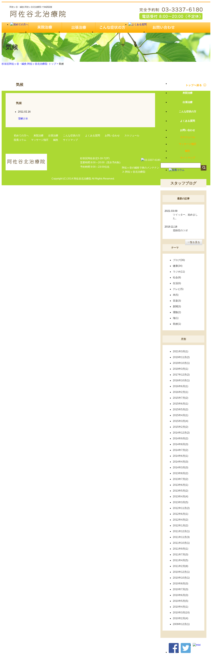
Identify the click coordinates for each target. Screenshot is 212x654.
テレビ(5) (178, 289)
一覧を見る (194, 242)
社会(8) (177, 277)
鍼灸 (55, 139)
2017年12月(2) (181, 374)
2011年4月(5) (180, 560)
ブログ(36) (179, 260)
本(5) (175, 294)
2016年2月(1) (180, 392)
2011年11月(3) (181, 537)
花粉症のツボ (180, 230)
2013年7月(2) (180, 479)
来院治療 (38, 135)
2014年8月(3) (180, 444)
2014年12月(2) (181, 432)
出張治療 (53, 135)
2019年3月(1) (180, 368)
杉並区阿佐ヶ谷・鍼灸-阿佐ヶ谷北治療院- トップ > (30, 63)
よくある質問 (92, 135)
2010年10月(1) (181, 577)
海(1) (175, 318)
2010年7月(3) (180, 589)
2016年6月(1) (180, 386)
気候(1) (177, 323)
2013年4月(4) (180, 496)
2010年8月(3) (180, 583)
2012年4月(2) (180, 519)
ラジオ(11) (179, 271)
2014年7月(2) (180, 450)
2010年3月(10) (181, 612)
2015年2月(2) (180, 426)
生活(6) (177, 283)
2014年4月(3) (180, 461)
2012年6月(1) (180, 513)
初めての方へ (21, 135)
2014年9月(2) (180, 438)
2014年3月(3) (180, 467)
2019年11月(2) (181, 357)
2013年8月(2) (180, 473)
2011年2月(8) (180, 566)
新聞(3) (177, 306)
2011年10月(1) (181, 542)
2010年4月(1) (180, 606)
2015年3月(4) (180, 421)
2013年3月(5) (180, 502)
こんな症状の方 (71, 135)
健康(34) (177, 265)
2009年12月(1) (181, 624)
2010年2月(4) (180, 618)
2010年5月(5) (180, 601)
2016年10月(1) (181, 380)
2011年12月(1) (181, 531)
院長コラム (20, 139)
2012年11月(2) (181, 508)
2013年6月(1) (180, 484)
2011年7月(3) (180, 554)
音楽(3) (177, 300)
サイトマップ (70, 139)
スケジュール (131, 135)
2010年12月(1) (181, 571)
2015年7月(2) (180, 397)
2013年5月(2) (180, 490)
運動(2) (177, 312)
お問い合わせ (112, 135)
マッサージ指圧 (39, 139)
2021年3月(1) (180, 351)
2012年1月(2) (180, 525)
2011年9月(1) (180, 548)
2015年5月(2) (180, 409)
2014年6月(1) (180, 455)
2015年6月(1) (180, 403)
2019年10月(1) (181, 363)
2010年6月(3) (180, 595)
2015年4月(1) (180, 415)
